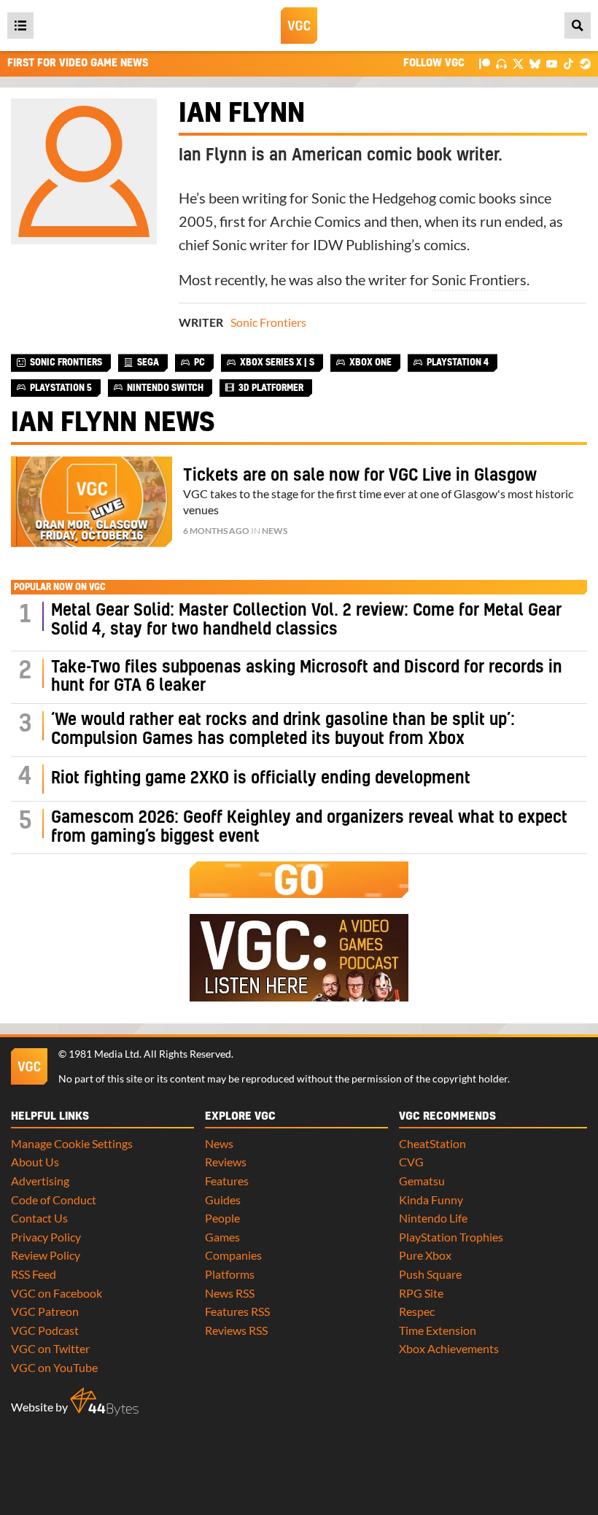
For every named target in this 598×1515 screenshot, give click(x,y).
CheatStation (432, 1143)
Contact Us (39, 1218)
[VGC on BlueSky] (534, 63)
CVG (411, 1162)
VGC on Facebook (56, 1293)
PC (199, 362)
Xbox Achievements (449, 1348)
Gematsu (422, 1180)
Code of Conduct (53, 1199)
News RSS (230, 1293)
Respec (417, 1311)
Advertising (40, 1180)
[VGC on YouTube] (551, 63)
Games (222, 1237)
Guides (223, 1199)
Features (227, 1180)
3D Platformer (270, 388)
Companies (233, 1255)
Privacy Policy (46, 1237)
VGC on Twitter (50, 1348)
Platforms (230, 1274)
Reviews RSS (236, 1330)
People (222, 1218)
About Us (35, 1162)
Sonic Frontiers (479, 279)
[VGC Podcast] (501, 63)
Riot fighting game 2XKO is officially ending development (260, 778)
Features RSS (237, 1311)
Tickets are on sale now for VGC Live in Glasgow (360, 476)
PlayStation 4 (458, 362)
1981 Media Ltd (104, 1054)
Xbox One (370, 362)
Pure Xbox (425, 1255)
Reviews (225, 1162)
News (274, 530)
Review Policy (45, 1255)
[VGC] (299, 25)
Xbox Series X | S (277, 362)
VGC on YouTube (54, 1367)
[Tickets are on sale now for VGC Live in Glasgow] (91, 501)
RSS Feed (33, 1274)
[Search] (577, 25)
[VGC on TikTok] (568, 63)
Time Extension (437, 1330)
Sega (148, 362)
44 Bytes (104, 1402)
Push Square (430, 1274)
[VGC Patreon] (484, 63)
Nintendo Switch (165, 388)
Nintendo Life (433, 1218)
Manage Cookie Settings (72, 1143)
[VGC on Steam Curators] (585, 63)
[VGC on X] (518, 63)
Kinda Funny (431, 1199)
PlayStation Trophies (451, 1237)
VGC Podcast (45, 1330)
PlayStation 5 (61, 388)
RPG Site (421, 1293)
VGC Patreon (45, 1311)
